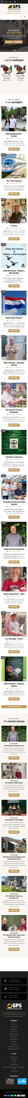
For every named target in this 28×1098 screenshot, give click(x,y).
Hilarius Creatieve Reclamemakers (16, 1092)
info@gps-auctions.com (14, 13)
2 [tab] (13, 50)
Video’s (15, 1041)
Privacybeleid (15, 1064)
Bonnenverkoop (15, 1034)
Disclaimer (14, 1071)
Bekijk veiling (14, 149)
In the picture (15, 1039)
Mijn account (15, 1057)
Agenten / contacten (14, 989)
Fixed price (14, 1031)
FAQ (15, 1062)
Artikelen (15, 1036)
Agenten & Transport (15, 1046)
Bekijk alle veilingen (14, 706)
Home (14, 1024)
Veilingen (9, 42)
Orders (14, 1059)
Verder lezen (14, 758)
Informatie (18, 42)
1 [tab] (15, 50)
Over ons (15, 1044)
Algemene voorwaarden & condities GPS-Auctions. (15, 1068)
